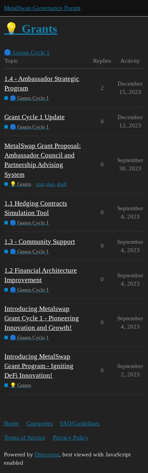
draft (62, 184)
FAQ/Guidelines (79, 423)
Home (11, 423)
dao (50, 184)
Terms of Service (24, 437)
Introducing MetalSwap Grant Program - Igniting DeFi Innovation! (38, 366)
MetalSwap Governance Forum (42, 8)
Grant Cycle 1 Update (34, 117)
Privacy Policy (70, 437)
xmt (40, 184)
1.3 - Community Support (39, 241)
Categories (39, 423)
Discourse (47, 454)
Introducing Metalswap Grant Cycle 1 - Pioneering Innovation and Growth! (41, 318)
